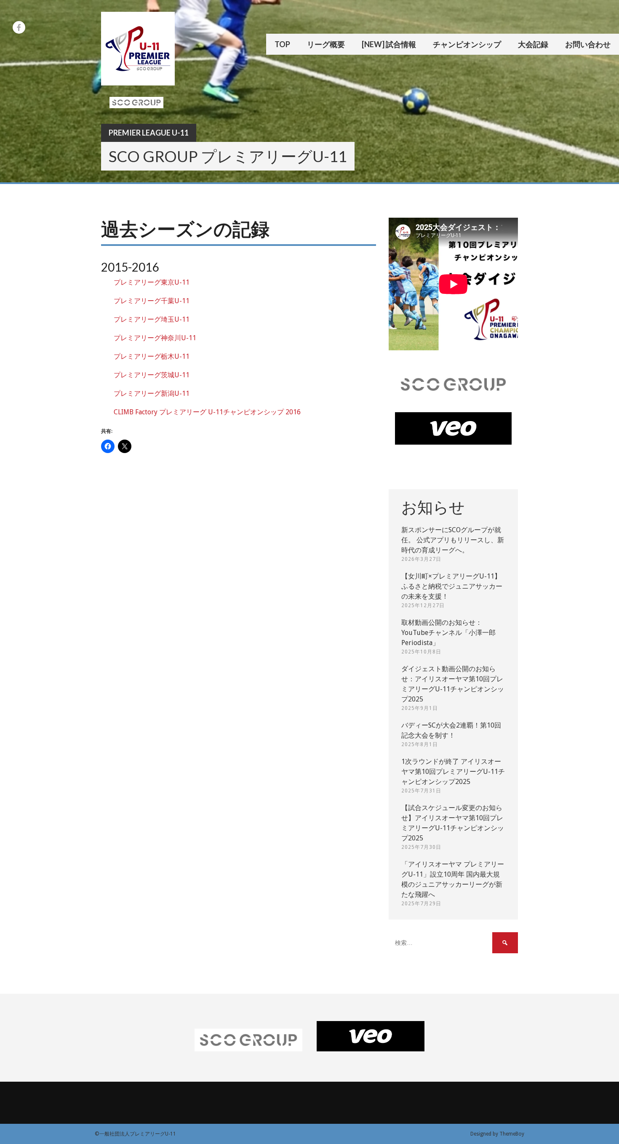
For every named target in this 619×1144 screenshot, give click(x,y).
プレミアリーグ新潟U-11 (151, 393)
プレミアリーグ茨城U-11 (151, 375)
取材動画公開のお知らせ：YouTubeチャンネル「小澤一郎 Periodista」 (448, 633)
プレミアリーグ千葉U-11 (151, 301)
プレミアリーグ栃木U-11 (151, 356)
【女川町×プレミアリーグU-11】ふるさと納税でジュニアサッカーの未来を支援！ (451, 586)
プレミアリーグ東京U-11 (151, 282)
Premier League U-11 (149, 132)
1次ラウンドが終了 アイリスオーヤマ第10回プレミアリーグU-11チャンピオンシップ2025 (453, 771)
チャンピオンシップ (467, 44)
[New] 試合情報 (389, 44)
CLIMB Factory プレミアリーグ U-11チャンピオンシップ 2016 (207, 412)
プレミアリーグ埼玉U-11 (151, 319)
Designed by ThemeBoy (497, 1134)
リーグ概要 (326, 44)
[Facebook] (19, 27)
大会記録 (533, 44)
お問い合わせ (588, 44)
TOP (282, 44)
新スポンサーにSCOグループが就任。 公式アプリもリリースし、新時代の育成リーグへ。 (452, 540)
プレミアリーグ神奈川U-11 (155, 338)
